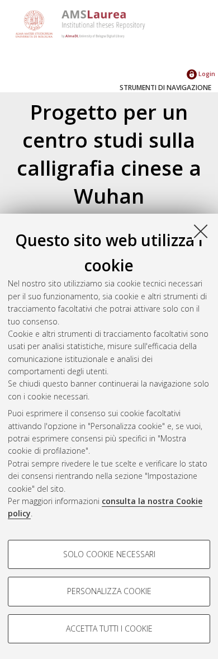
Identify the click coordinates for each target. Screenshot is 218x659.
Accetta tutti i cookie (109, 628)
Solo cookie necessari (109, 554)
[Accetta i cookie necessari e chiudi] (201, 231)
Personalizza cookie (109, 591)
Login (206, 73)
